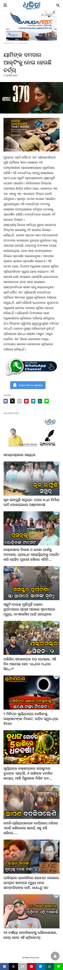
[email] (22, 966)
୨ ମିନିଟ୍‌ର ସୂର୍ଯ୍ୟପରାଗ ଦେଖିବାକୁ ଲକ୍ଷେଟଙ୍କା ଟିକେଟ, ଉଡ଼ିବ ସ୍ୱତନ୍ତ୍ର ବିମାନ (31, 719)
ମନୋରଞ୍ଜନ (22, 43)
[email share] (19, 401)
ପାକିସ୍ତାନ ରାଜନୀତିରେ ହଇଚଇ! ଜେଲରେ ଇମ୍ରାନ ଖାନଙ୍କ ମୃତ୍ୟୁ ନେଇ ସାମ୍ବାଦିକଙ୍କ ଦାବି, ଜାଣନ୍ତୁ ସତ (31, 883)
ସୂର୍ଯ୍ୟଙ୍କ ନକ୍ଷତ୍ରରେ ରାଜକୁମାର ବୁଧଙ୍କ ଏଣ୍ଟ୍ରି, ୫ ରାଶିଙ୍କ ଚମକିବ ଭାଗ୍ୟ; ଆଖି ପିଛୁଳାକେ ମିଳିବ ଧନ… (28, 773)
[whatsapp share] (40, 401)
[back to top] (55, 956)
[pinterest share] (26, 401)
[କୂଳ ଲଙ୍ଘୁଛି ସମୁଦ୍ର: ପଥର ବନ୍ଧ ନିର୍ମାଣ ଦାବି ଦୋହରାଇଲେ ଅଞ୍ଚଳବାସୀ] (31, 478)
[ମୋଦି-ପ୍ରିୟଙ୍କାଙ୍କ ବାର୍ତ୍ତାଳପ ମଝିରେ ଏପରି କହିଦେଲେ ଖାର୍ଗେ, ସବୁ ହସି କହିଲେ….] (31, 802)
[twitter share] (12, 401)
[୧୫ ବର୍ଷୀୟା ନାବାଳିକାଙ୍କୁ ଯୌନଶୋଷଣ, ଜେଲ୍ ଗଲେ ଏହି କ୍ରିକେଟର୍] (31, 911)
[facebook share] (6, 401)
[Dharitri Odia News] (31, 5)
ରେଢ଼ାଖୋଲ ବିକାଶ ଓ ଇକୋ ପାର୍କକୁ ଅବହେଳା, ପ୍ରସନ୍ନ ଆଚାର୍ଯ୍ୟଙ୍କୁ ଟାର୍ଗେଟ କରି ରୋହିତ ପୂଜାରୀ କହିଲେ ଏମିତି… (31, 554)
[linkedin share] (33, 401)
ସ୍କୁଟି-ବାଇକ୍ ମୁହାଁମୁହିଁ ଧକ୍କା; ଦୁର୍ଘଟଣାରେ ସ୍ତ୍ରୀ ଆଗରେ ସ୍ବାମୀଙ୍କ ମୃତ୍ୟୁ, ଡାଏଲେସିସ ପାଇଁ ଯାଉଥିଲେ (29, 609)
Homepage (9, 43)
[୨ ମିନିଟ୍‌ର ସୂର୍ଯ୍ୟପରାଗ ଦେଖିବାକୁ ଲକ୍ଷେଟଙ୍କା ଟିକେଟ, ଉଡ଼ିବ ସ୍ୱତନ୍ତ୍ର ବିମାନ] (31, 693)
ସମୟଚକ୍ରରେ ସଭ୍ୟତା (19, 455)
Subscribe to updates (31, 385)
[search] (57, 5)
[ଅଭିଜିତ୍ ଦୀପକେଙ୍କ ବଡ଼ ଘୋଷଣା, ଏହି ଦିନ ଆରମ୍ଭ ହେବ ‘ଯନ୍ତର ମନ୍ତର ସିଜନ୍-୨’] (31, 638)
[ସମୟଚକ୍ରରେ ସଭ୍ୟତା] (31, 434)
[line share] (46, 401)
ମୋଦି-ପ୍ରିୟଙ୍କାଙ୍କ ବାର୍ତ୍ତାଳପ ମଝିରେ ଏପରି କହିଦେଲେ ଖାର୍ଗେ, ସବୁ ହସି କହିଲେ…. (31, 828)
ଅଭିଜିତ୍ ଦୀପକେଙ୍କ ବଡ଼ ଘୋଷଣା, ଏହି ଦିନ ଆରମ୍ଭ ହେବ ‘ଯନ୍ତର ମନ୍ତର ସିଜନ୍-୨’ (30, 664)
